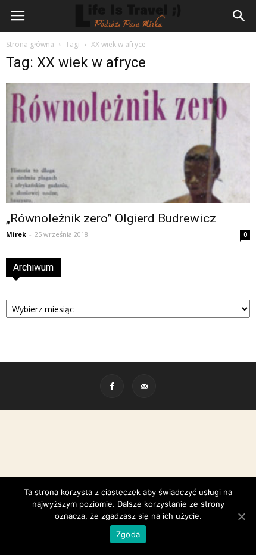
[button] (239, 16)
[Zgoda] (241, 516)
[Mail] (144, 386)
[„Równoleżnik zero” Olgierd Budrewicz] (128, 143)
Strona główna (30, 44)
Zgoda (128, 534)
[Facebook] (112, 386)
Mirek (16, 234)
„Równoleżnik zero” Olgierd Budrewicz (111, 218)
